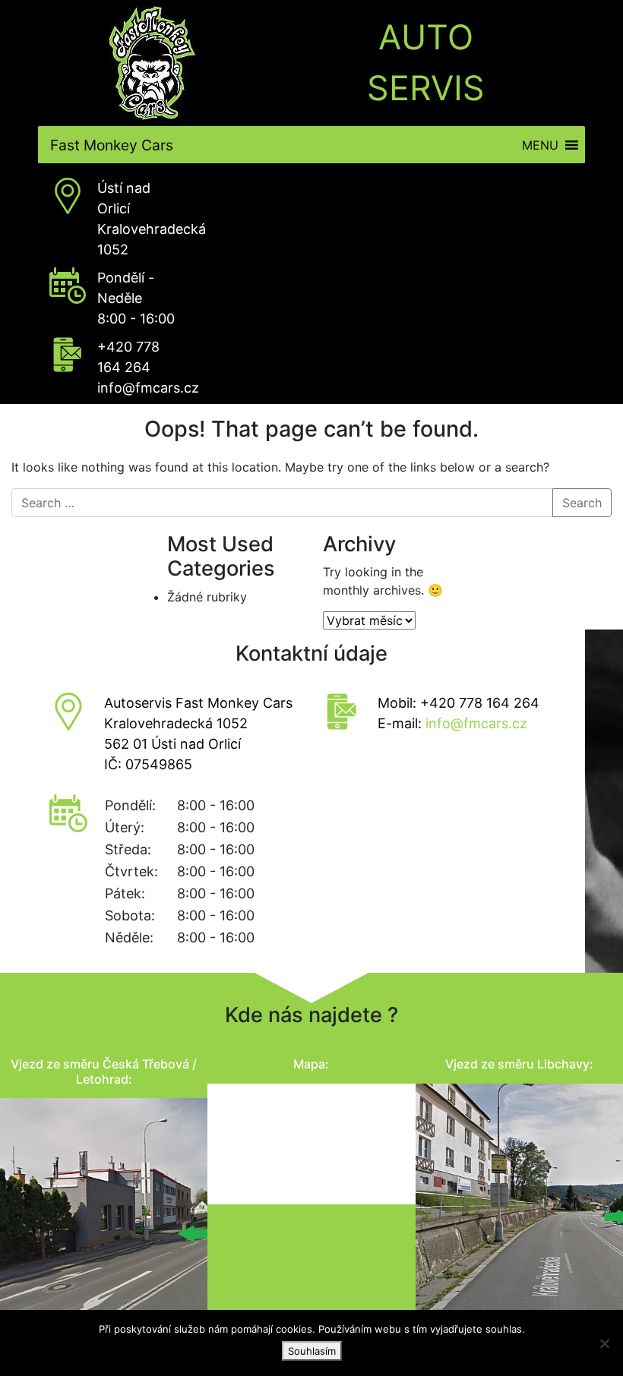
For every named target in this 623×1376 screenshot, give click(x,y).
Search (582, 502)
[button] (540, 144)
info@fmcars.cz (148, 388)
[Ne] (604, 1343)
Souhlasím (312, 1351)
